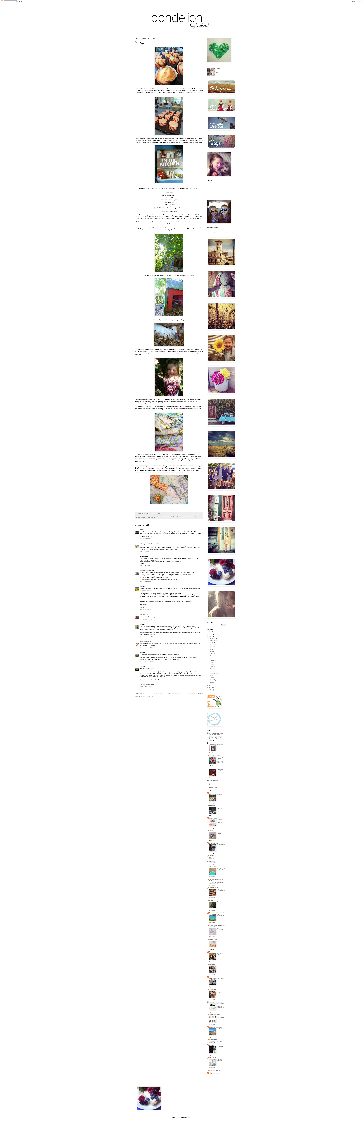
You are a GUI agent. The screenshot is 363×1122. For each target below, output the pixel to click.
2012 (210, 634)
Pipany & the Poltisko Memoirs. (217, 913)
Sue (141, 529)
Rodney (142, 666)
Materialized (220, 965)
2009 (210, 687)
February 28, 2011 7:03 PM (146, 565)
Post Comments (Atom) (148, 696)
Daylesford (158, 516)
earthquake (168, 516)
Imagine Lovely (213, 939)
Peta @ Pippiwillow (144, 641)
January (212, 682)
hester (141, 652)
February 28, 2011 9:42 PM (146, 609)
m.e (210, 768)
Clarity (210, 857)
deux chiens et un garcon (215, 1027)
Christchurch (152, 516)
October (212, 642)
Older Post (200, 693)
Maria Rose (143, 614)
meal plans (143, 517)
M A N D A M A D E (213, 780)
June (211, 651)
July (211, 649)
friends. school (191, 516)
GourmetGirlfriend (213, 887)
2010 (210, 685)
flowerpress (212, 861)
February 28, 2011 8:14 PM (146, 581)
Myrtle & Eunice (213, 866)
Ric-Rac (211, 830)
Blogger (188, 1117)
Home (169, 693)
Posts (210, 230)
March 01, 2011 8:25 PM (146, 647)
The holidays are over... (216, 680)
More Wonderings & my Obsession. (220, 916)
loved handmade (213, 843)
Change (219, 901)
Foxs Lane (211, 793)
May (211, 653)
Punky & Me (212, 977)
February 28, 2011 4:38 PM (146, 538)
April (211, 656)
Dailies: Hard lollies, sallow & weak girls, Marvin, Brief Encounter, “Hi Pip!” (216, 737)
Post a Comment (142, 690)
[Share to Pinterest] (161, 514)
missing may (220, 794)
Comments (212, 233)
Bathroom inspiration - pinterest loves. (220, 1061)
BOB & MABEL (213, 1057)
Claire (141, 586)
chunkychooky (212, 989)
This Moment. (220, 1046)
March (212, 658)
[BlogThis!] (155, 514)
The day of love (214, 673)
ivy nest (211, 900)
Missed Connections (214, 1014)
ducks (163, 516)
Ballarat (142, 516)
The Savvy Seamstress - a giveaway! (220, 821)
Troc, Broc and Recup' (214, 755)
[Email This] (153, 514)
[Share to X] (157, 514)
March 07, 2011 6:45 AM (146, 686)
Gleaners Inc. (212, 964)
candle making (212, 862)
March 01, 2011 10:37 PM (146, 661)
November (213, 640)
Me (140, 624)
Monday (212, 662)
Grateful (212, 664)
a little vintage (212, 743)
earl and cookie (213, 787)
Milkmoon (211, 1045)
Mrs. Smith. (212, 855)
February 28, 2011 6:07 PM (146, 551)
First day (212, 677)
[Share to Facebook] (159, 514)
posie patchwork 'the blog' (215, 1002)
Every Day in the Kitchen (181, 516)
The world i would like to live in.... (221, 1030)
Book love (212, 668)
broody (146, 516)
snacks (153, 517)
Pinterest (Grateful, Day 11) (216, 1041)
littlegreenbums (213, 1039)
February (212, 660)
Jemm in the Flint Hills (214, 1070)
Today (211, 675)
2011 (210, 636)
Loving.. (212, 671)
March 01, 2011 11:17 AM (146, 636)
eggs (173, 516)
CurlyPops (211, 952)
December (213, 638)
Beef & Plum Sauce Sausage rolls (221, 891)
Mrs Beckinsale (213, 818)
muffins (148, 517)
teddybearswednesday (145, 570)
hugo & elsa (212, 805)
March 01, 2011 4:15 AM (146, 619)
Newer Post (139, 693)
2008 (210, 690)
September (213, 644)
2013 (210, 632)
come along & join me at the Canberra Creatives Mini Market (220, 1006)
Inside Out (211, 788)
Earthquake (213, 666)
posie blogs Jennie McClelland (147, 544)
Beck (219, 68)
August (212, 647)
